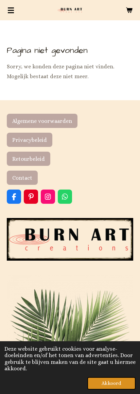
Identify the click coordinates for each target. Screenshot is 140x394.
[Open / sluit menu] (10, 10)
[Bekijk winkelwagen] (129, 10)
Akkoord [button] (111, 383)
